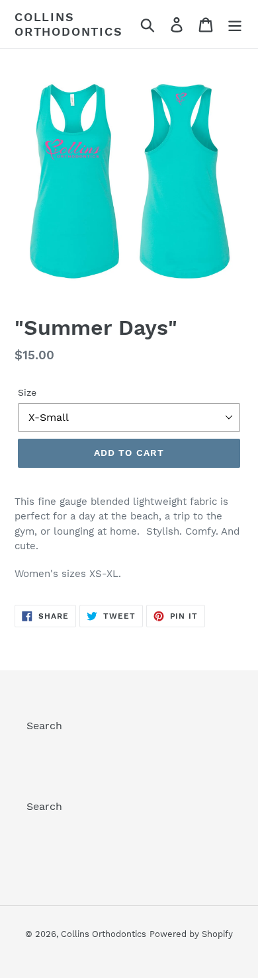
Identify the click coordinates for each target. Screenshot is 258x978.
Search (44, 725)
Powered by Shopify (191, 934)
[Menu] (234, 24)
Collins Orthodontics (69, 24)
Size (27, 392)
